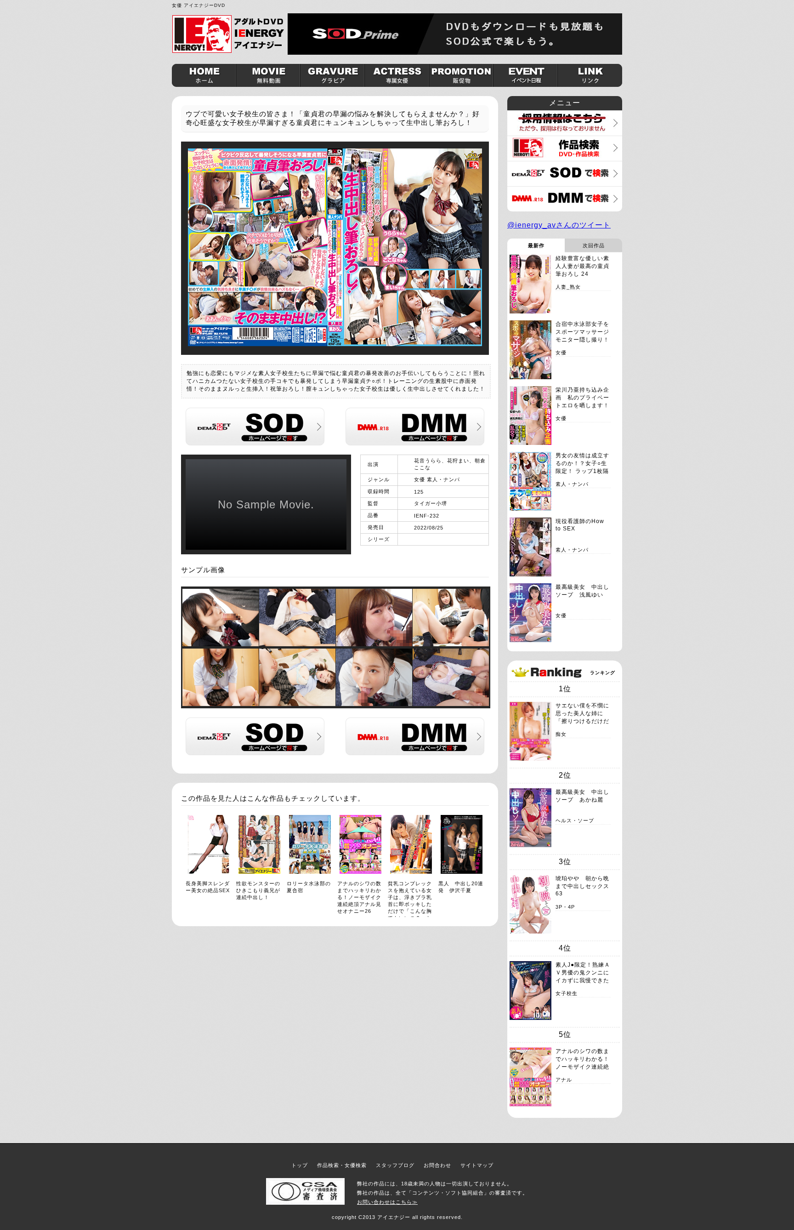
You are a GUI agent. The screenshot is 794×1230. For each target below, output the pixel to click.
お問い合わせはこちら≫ (387, 1202)
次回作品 (594, 245)
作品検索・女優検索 (342, 1165)
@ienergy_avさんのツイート (559, 225)
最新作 (536, 245)
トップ (299, 1165)
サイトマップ (476, 1165)
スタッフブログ (395, 1165)
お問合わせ (437, 1165)
